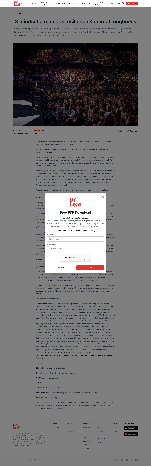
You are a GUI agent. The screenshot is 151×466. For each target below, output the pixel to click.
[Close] (103, 196)
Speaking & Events (44, 3)
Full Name (50, 234)
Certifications (85, 3)
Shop (118, 3)
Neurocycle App (99, 3)
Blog (111, 3)
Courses (72, 3)
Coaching (59, 3)
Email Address (52, 244)
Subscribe (131, 3)
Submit (90, 267)
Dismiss (61, 267)
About (23, 3)
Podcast (34, 3)
